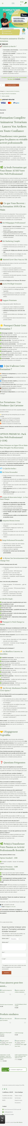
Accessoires (18, 1102)
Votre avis (5, 942)
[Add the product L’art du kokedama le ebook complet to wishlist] (25, 995)
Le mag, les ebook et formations (12, 91)
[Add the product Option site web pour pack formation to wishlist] (10, 1023)
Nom (3, 952)
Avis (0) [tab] (2, 113)
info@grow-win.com (10, 906)
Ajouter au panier (12, 85)
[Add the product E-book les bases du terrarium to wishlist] (10, 995)
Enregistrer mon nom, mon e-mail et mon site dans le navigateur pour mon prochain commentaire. (14, 967)
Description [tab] (3, 110)
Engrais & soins (18, 1100)
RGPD (3, 1100)
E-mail (4, 959)
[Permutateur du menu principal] (2, 3)
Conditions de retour (7, 1098)
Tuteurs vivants (18, 1095)
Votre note (5, 938)
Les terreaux (18, 1098)
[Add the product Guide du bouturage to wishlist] (25, 1023)
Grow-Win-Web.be (18, 1122)
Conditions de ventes (7, 1095)
